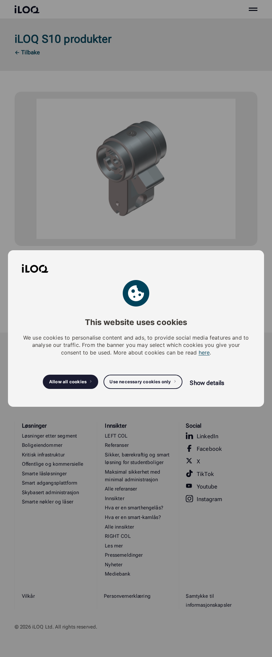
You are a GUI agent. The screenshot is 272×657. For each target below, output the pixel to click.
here (204, 352)
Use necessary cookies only (140, 381)
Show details (207, 382)
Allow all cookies (68, 381)
